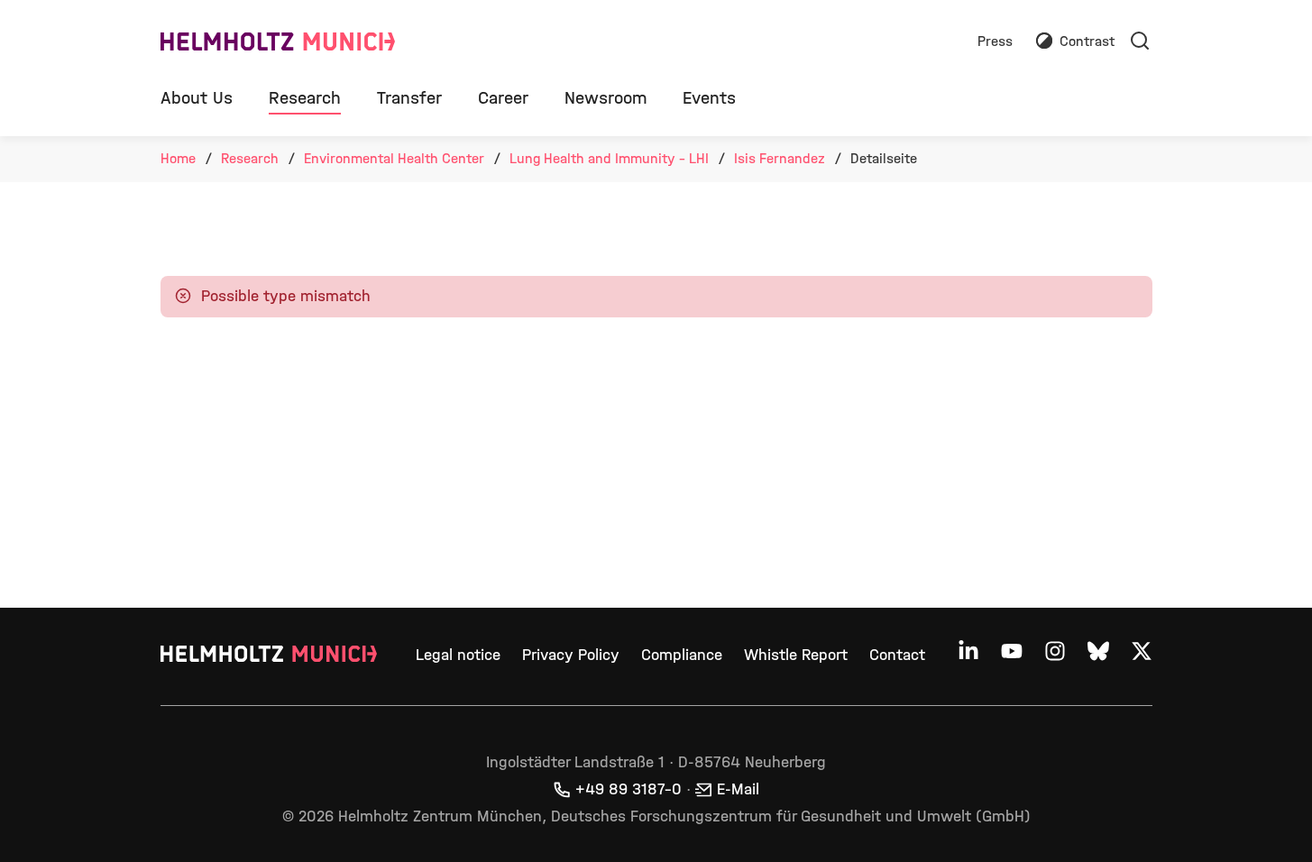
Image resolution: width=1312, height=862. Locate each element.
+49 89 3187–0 (628, 789)
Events (709, 97)
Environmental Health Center (394, 158)
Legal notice (458, 655)
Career (503, 97)
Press (995, 42)
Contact (897, 655)
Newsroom (605, 97)
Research (305, 97)
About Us (197, 97)
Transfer (409, 97)
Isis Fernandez (779, 158)
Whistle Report (796, 655)
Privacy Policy (570, 655)
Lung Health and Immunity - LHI (609, 158)
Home (178, 158)
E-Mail (738, 789)
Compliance (681, 655)
